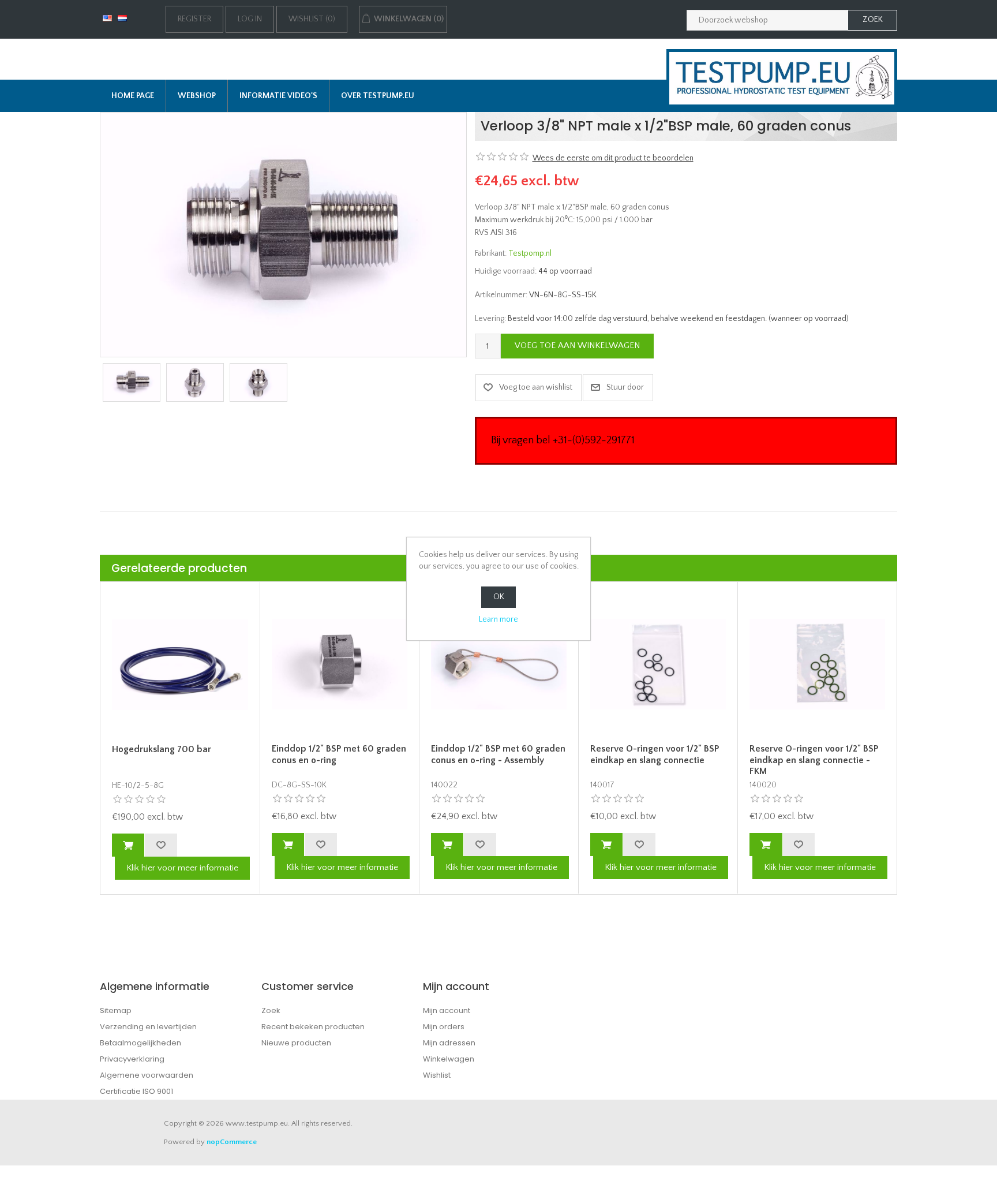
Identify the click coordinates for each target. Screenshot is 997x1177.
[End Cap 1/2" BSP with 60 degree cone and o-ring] (339, 664)
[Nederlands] (122, 18)
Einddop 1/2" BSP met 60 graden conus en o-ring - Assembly (498, 754)
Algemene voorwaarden (146, 1075)
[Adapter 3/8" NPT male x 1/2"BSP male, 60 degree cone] (283, 234)
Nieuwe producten (296, 1042)
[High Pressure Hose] (180, 664)
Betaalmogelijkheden (140, 1042)
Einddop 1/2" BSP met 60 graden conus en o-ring (339, 754)
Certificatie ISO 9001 (136, 1091)
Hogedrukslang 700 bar (161, 749)
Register (194, 19)
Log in (250, 19)
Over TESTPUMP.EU (377, 95)
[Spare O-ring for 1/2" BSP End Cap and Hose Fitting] (658, 664)
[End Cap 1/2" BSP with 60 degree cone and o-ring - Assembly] (499, 664)
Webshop (197, 95)
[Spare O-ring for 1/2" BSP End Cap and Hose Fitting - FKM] (817, 664)
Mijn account (446, 1010)
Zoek (270, 1010)
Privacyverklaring (132, 1058)
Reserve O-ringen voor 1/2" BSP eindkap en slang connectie (654, 754)
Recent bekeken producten (313, 1026)
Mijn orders (443, 1026)
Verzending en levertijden (148, 1026)
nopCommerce (232, 1142)
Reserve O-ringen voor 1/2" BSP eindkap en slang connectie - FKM (813, 759)
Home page (132, 95)
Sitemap (116, 1010)
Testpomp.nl (530, 253)
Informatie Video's (278, 95)
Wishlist (437, 1075)
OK (498, 596)
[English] (107, 18)
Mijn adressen (449, 1042)
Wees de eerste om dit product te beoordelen (613, 158)
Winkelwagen (448, 1058)
